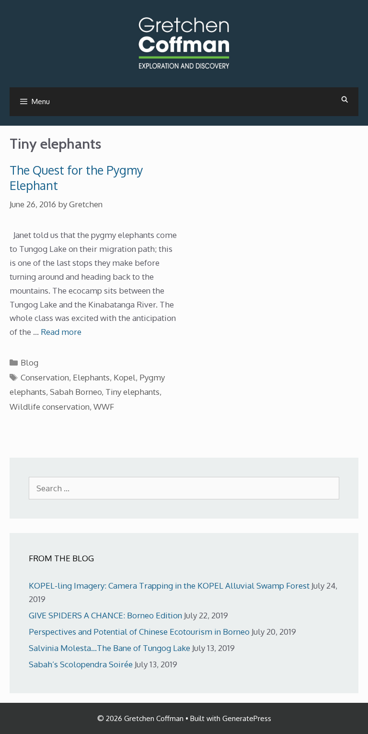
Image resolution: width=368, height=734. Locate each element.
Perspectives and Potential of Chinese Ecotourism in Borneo (139, 632)
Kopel (125, 377)
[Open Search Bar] (344, 99)
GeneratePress (246, 718)
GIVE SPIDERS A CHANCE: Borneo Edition (105, 615)
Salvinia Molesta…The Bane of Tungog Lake (109, 648)
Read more (61, 332)
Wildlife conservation (50, 407)
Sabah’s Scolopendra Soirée (81, 664)
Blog (29, 362)
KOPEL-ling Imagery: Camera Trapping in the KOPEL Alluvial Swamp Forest (169, 585)
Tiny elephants (132, 392)
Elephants (91, 377)
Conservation (45, 377)
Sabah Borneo (76, 392)
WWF (103, 407)
